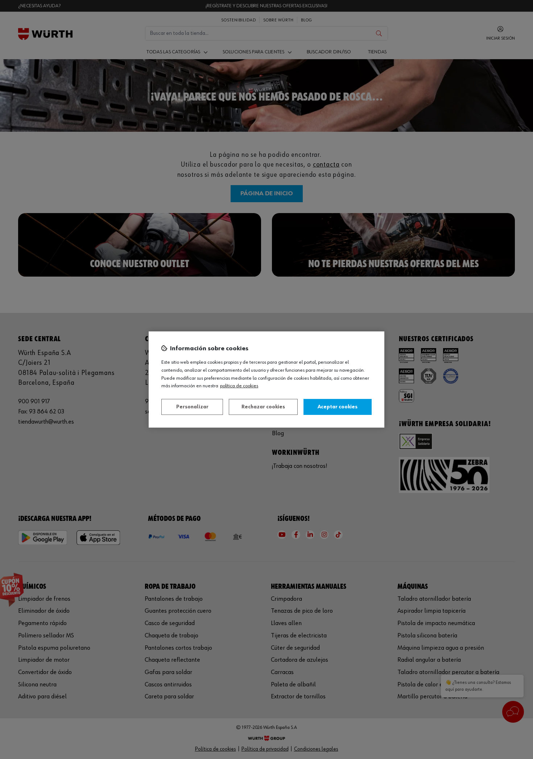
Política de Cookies (239, 385)
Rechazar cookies (263, 406)
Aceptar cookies (338, 406)
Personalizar (192, 406)
